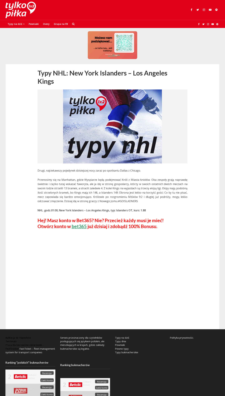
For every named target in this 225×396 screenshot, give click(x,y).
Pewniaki (34, 23)
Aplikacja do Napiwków (18, 337)
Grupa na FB (61, 23)
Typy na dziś (15, 23)
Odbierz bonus (32, 376)
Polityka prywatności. (182, 337)
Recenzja (47, 373)
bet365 (79, 226)
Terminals (11, 341)
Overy (46, 23)
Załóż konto (47, 380)
